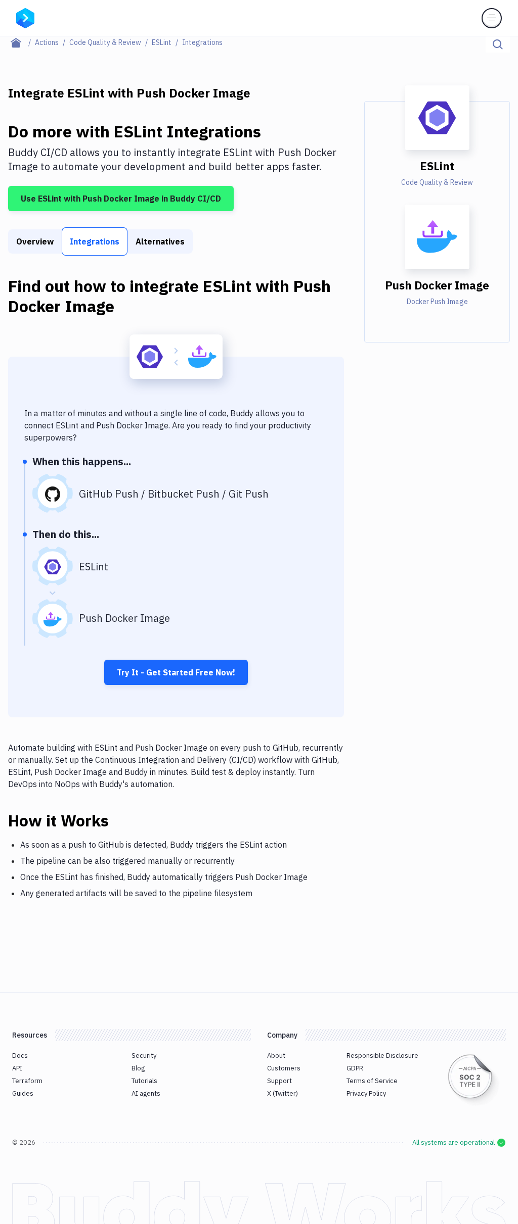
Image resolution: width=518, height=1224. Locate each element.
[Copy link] (121, 820)
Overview (35, 241)
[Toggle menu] (492, 18)
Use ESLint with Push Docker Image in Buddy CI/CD (121, 198)
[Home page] (21, 42)
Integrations (94, 241)
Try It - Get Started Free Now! (176, 672)
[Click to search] (498, 44)
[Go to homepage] (25, 17)
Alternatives (160, 241)
